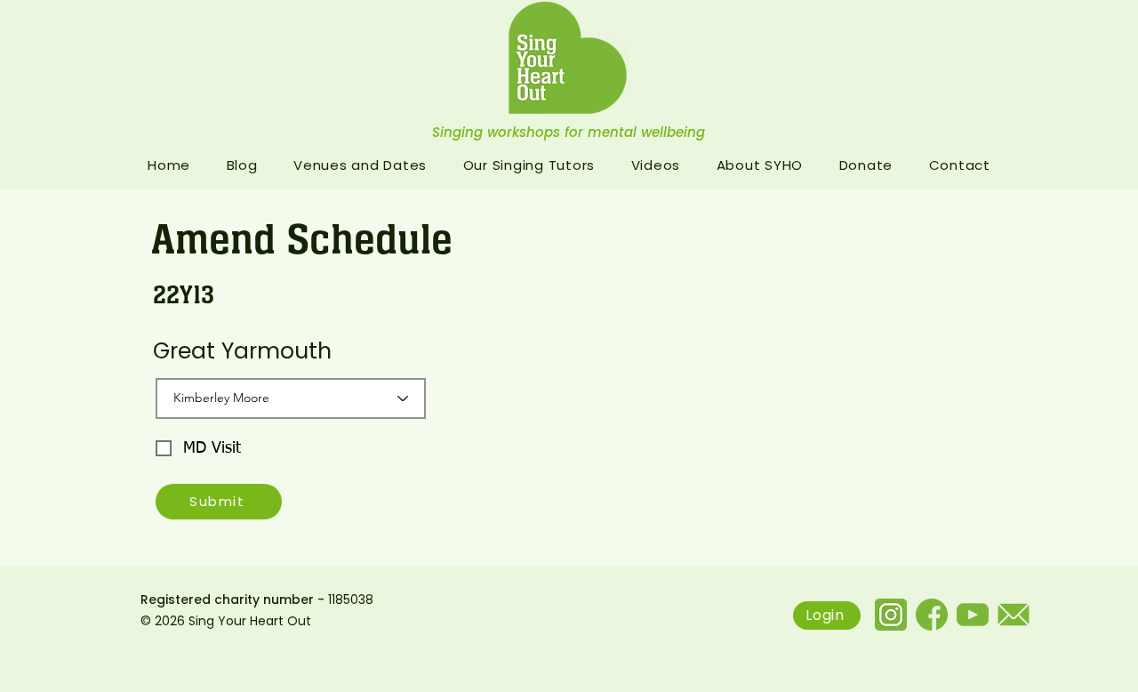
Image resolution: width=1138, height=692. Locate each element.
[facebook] (932, 615)
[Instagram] (891, 615)
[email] (1014, 615)
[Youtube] (973, 615)
